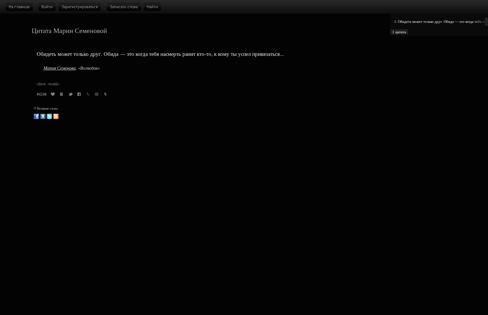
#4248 (42, 94)
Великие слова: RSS (56, 116)
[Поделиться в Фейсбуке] (79, 95)
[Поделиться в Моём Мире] (96, 95)
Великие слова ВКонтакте (43, 116)
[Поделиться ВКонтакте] (61, 95)
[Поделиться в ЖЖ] (87, 95)
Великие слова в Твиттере (49, 116)
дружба (53, 83)
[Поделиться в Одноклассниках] (105, 95)
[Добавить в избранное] (52, 95)
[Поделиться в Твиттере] (70, 95)
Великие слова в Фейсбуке (36, 116)
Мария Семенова (59, 68)
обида (41, 83)
